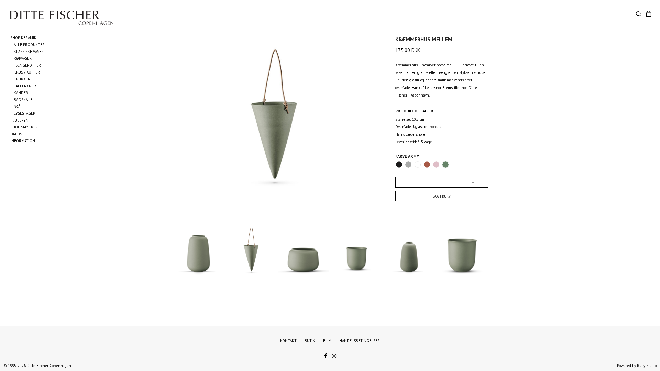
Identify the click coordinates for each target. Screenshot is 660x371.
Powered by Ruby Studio (637, 365)
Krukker (22, 79)
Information (22, 140)
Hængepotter (27, 65)
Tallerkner (25, 85)
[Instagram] (334, 355)
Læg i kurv (442, 196)
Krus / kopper (27, 72)
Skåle (19, 106)
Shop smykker (24, 127)
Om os (16, 134)
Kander (21, 92)
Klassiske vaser (29, 51)
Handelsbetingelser (359, 340)
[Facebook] (325, 355)
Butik (310, 340)
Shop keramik (23, 37)
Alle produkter (29, 44)
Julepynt (22, 120)
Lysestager (24, 113)
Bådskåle (23, 99)
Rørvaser (23, 58)
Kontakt (288, 340)
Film (327, 340)
